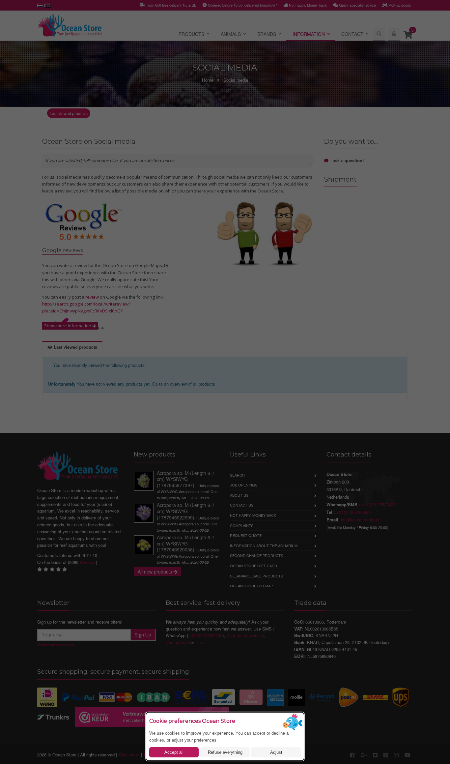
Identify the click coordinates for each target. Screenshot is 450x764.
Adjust (276, 752)
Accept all (173, 752)
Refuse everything (225, 752)
